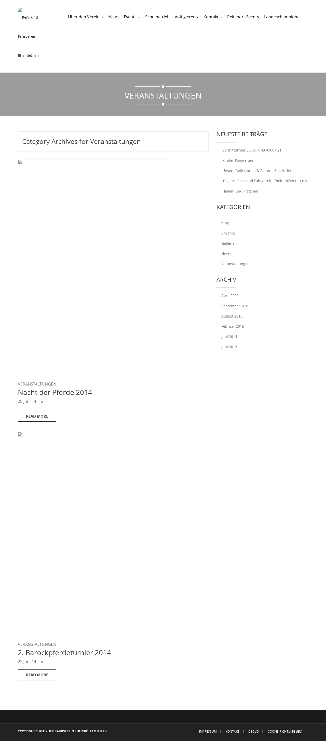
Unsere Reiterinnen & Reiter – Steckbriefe (257, 170)
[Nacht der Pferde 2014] (30, 36)
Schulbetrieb (157, 17)
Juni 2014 (229, 336)
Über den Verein (84, 17)
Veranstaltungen (37, 384)
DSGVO (253, 731)
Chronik (228, 233)
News (113, 17)
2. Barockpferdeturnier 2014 (64, 652)
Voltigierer (185, 17)
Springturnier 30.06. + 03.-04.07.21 (251, 150)
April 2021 (230, 295)
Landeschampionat (282, 17)
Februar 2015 (232, 326)
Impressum (208, 731)
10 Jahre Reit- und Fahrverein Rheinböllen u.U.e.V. (265, 180)
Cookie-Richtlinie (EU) (285, 731)
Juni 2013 (229, 346)
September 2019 (235, 306)
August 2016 (231, 316)
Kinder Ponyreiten (237, 160)
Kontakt (211, 17)
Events (131, 17)
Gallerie (228, 243)
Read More (37, 416)
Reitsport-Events (243, 17)
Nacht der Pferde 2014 (55, 392)
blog (225, 223)
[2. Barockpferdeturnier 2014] (87, 533)
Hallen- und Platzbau (240, 191)
